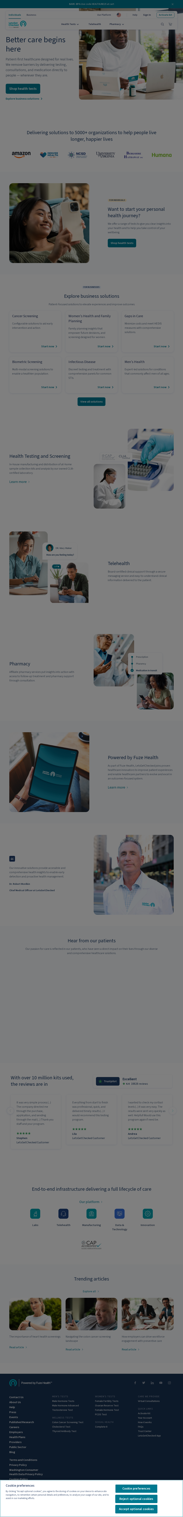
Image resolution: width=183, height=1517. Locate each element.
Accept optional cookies (136, 1509)
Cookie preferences (136, 1488)
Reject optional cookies (136, 1499)
